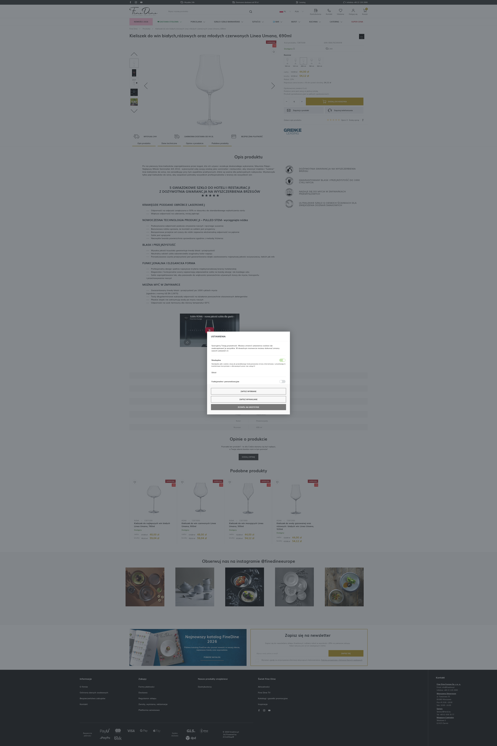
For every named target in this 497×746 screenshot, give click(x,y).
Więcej (213, 372)
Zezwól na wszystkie (248, 407)
